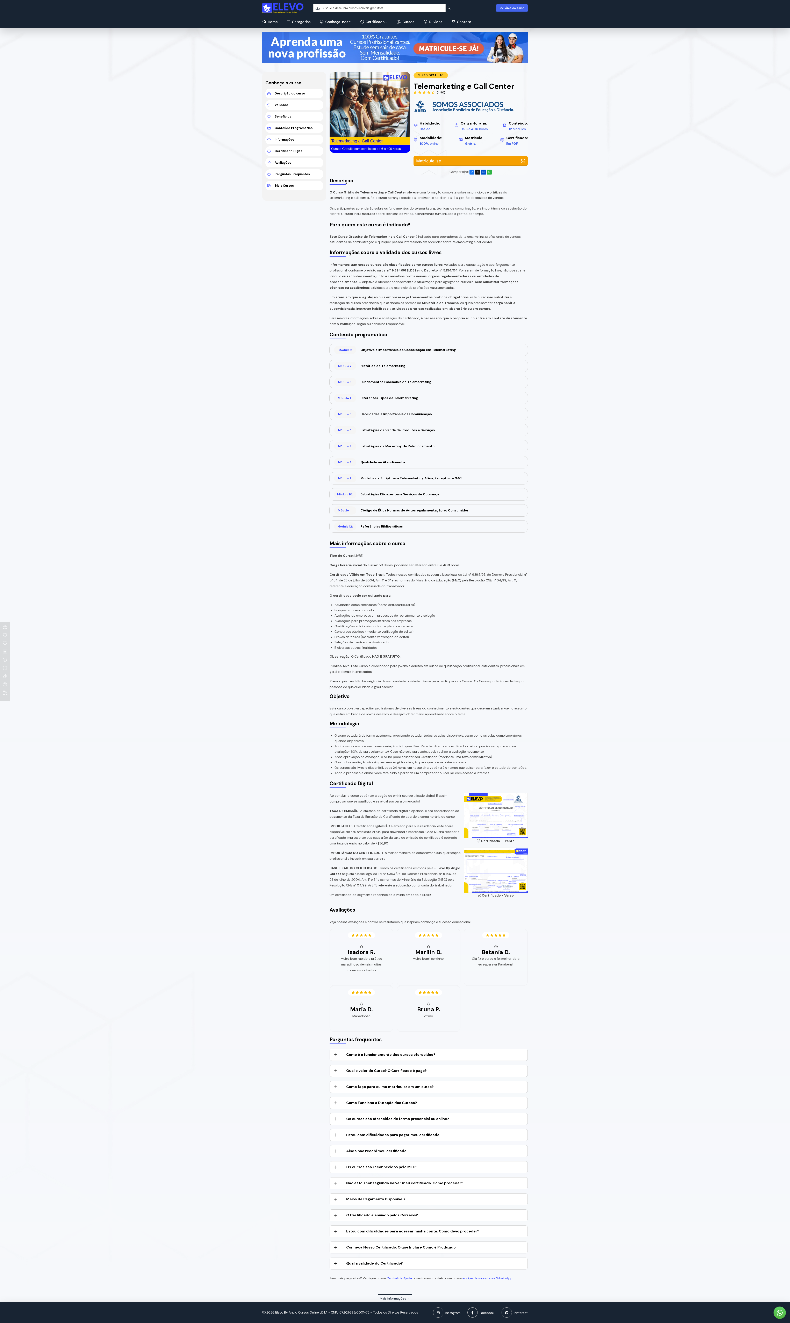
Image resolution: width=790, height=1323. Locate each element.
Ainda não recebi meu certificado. (376, 1150)
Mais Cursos (284, 186)
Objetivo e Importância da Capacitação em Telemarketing (397, 350)
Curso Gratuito (431, 75)
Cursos (408, 22)
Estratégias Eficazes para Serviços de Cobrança (388, 494)
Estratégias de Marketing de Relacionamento (386, 446)
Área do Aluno (514, 8)
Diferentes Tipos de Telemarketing (378, 398)
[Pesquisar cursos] (449, 8)
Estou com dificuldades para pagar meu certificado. (393, 1134)
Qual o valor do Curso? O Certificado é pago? (386, 1070)
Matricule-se (428, 160)
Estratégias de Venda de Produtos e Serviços (386, 430)
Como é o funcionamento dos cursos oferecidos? (390, 1054)
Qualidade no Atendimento (371, 462)
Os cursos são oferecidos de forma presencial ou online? (397, 1118)
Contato (463, 22)
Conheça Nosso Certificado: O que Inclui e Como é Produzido (401, 1247)
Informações (284, 139)
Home (272, 22)
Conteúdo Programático (294, 128)
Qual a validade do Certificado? (374, 1263)
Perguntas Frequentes (292, 174)
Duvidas (435, 22)
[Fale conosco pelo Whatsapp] (780, 1313)
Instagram (452, 1313)
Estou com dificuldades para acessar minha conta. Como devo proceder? (412, 1231)
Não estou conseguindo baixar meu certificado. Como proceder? (404, 1183)
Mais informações (393, 1298)
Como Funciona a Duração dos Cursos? (381, 1102)
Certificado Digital (289, 151)
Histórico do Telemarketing (371, 366)
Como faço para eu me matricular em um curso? (390, 1086)
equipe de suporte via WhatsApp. (487, 1278)
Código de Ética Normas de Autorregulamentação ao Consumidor (403, 510)
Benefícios (283, 116)
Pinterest (521, 1313)
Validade (281, 105)
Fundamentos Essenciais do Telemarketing (384, 382)
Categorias (301, 22)
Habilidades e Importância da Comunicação (385, 414)
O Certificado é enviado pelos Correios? (382, 1215)
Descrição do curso (290, 93)
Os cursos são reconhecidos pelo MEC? (381, 1167)
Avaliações (283, 163)
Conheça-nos (336, 22)
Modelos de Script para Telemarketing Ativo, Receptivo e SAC (400, 478)
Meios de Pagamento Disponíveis (375, 1199)
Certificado (375, 22)
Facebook (487, 1313)
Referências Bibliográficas (370, 526)
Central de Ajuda (399, 1278)
